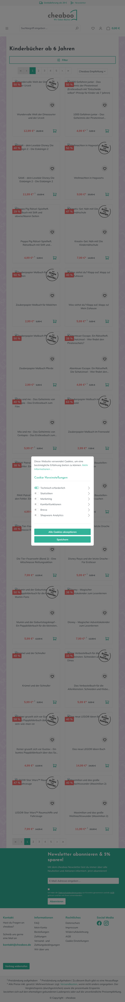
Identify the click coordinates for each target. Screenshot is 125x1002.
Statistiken (46, 493)
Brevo (43, 509)
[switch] (36, 493)
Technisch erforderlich (52, 487)
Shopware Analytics (51, 515)
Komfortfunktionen (50, 504)
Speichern (62, 539)
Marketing (46, 498)
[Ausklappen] (89, 487)
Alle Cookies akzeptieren (62, 531)
